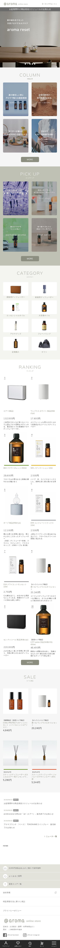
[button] (25, 64)
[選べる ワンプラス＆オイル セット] (44, 565)
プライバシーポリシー (12, 911)
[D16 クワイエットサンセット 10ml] (16, 565)
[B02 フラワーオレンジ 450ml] (16, 449)
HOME (5, 846)
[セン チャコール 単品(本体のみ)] (16, 620)
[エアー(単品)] (16, 392)
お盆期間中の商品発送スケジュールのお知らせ (30, 9)
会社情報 (6, 893)
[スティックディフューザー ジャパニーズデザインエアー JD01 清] (44, 753)
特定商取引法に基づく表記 (14, 902)
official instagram (33, 935)
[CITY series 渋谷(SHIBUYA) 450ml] (44, 620)
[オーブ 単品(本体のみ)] (16, 503)
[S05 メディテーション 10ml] (44, 449)
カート (42, 946)
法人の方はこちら (51, 4)
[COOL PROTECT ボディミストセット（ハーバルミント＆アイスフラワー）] (15, 701)
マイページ (5, 946)
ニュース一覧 (51, 836)
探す (30, 946)
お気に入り (18, 946)
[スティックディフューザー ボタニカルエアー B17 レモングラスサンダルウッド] (15, 753)
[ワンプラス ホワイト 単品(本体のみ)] (44, 392)
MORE (30, 159)
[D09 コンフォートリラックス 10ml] (44, 503)
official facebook (13, 935)
